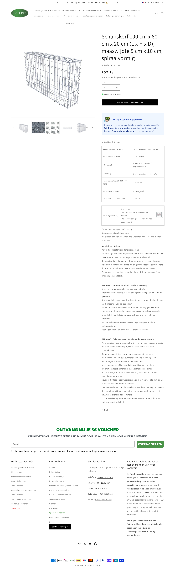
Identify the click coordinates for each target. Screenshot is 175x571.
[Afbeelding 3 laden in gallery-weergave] (53, 127)
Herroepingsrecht (56, 481)
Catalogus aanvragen (19, 503)
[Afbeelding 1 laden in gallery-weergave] (23, 127)
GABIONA (83, 565)
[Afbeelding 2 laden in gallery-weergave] (38, 127)
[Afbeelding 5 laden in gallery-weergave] (82, 127)
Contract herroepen (60, 526)
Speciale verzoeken (57, 513)
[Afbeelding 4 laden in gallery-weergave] (67, 127)
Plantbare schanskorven (21, 476)
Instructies (53, 508)
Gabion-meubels (17, 494)
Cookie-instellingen (57, 476)
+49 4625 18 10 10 (105, 477)
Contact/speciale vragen (21, 499)
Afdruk (52, 467)
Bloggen (52, 503)
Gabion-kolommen (18, 481)
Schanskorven (16, 472)
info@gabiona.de (103, 499)
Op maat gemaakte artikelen (22, 467)
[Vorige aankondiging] (57, 2)
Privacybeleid (54, 472)
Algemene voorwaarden (59, 490)
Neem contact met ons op (60, 494)
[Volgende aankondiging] (117, 2)
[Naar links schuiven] (13, 127)
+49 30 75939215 (105, 493)
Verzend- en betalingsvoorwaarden (63, 485)
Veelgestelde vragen (57, 499)
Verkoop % (15, 508)
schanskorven (152, 492)
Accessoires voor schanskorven (23, 490)
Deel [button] (106, 410)
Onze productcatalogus (59, 517)
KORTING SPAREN (150, 444)
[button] (46, 10)
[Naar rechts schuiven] (92, 127)
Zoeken (52, 522)
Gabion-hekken (17, 485)
